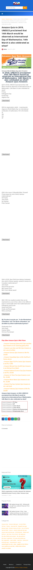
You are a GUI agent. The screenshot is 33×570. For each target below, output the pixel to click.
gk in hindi (9, 534)
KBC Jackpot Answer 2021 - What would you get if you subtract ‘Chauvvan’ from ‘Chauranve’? (19, 506)
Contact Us (18, 564)
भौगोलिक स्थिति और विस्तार (20, 546)
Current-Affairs (22, 524)
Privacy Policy (27, 564)
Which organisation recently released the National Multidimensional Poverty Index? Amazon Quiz (16, 492)
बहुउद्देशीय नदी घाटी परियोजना (22, 544)
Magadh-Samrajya (22, 526)
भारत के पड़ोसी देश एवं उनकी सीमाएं (8, 546)
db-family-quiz (18, 532)
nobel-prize (25, 540)
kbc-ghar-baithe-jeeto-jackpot (9, 536)
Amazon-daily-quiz (13, 524)
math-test (19, 540)
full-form (4, 534)
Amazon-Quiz (9, 19)
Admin (5, 49)
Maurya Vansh (5, 528)
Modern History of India (15, 528)
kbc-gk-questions (21, 536)
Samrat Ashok (5, 530)
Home (3, 19)
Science (11, 530)
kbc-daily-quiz (22, 534)
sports (19, 542)
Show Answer (5, 100)
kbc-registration (5, 540)
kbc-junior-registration (7, 538)
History (8, 526)
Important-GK (14, 526)
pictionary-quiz (5, 542)
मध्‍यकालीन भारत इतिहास (6, 548)
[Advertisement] (16, 136)
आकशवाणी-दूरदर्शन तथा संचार (7, 544)
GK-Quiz (4, 526)
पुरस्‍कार (15, 544)
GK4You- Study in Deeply (21, 567)
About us (11, 564)
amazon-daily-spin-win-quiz (20, 530)
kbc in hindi (15, 534)
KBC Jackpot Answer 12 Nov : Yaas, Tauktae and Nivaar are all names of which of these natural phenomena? (18, 513)
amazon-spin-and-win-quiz (8, 532)
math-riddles (13, 540)
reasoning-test (13, 542)
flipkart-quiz (26, 532)
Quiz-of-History (25, 528)
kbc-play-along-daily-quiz (19, 538)
